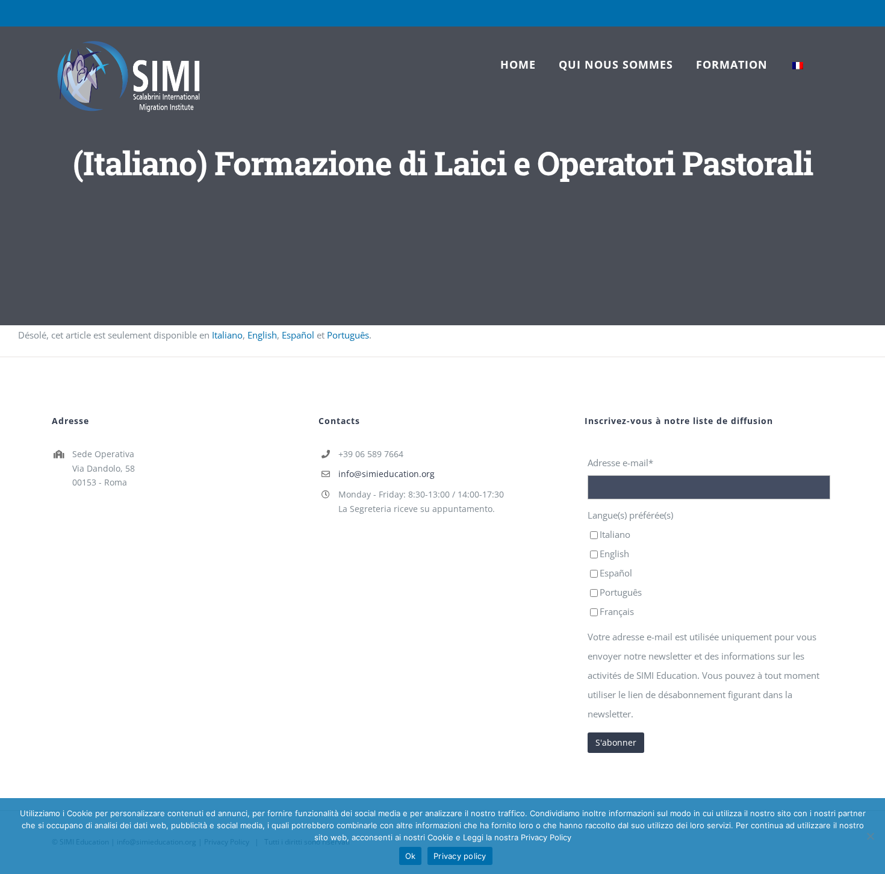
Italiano (227, 335)
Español (298, 335)
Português (348, 335)
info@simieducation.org (386, 473)
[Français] (797, 64)
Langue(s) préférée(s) (630, 515)
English (262, 335)
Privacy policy (459, 856)
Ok (410, 856)
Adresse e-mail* (620, 463)
